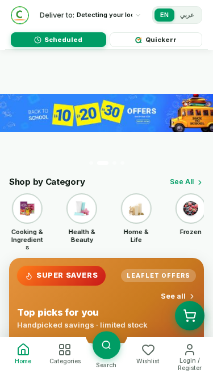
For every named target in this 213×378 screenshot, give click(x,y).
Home (23, 361)
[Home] (20, 15)
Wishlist (148, 361)
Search (106, 365)
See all (173, 296)
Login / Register (190, 364)
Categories (65, 361)
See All (182, 181)
